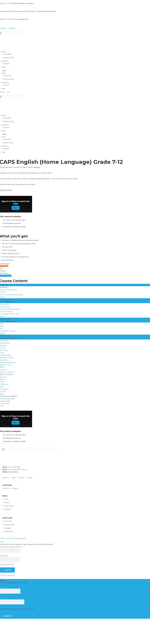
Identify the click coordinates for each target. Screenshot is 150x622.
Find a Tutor (7, 54)
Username (3, 587)
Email (2, 598)
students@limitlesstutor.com (17, 469)
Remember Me (7, 565)
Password (4, 556)
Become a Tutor (9, 58)
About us (6, 64)
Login (3, 67)
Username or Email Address (11, 547)
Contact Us (5, 61)
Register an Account (7, 585)
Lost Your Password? (7, 575)
